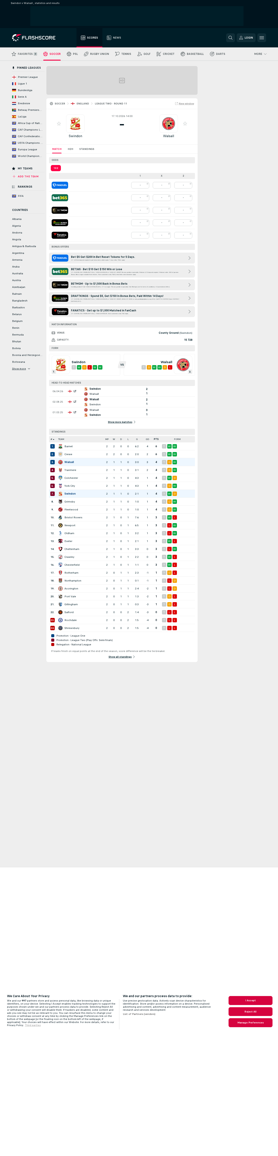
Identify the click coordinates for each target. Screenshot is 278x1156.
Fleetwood (71, 509)
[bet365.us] (60, 197)
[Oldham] (60, 533)
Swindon (75, 136)
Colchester (71, 478)
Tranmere (70, 470)
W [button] (114, 439)
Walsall (168, 136)
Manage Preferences (250, 1022)
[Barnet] (60, 446)
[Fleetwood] (60, 509)
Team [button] (61, 439)
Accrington (71, 588)
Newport (69, 525)
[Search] (230, 37)
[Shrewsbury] (60, 628)
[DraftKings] (60, 222)
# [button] (51, 439)
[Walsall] (60, 462)
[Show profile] (75, 123)
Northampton (72, 580)
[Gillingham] (60, 604)
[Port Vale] (60, 596)
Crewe (68, 454)
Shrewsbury (71, 628)
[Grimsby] (60, 501)
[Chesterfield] (60, 565)
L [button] (128, 439)
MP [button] (107, 439)
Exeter (68, 541)
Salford (69, 612)
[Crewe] (60, 454)
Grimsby (69, 501)
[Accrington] (60, 588)
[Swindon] (60, 494)
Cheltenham (71, 549)
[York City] (60, 486)
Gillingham (71, 604)
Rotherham (71, 572)
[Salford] (60, 612)
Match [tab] (57, 149)
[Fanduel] (60, 185)
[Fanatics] (60, 235)
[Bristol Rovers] (60, 517)
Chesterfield (72, 565)
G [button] (137, 439)
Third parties (33, 1025)
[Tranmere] (60, 470)
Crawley (69, 557)
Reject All (250, 1011)
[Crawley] (60, 557)
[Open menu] (261, 37)
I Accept (250, 1000)
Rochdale (70, 620)
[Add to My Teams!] (58, 123)
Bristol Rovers (73, 517)
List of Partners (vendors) (139, 1014)
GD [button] (147, 439)
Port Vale (70, 596)
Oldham (69, 533)
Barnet (68, 446)
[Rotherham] (60, 573)
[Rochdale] (60, 620)
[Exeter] (60, 541)
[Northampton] (60, 580)
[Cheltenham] (60, 549)
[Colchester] (60, 478)
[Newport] (60, 525)
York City (69, 486)
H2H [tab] (70, 149)
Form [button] (177, 439)
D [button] (121, 439)
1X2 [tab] (55, 168)
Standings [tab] (86, 149)
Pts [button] (156, 439)
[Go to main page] (37, 37)
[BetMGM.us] (60, 210)
